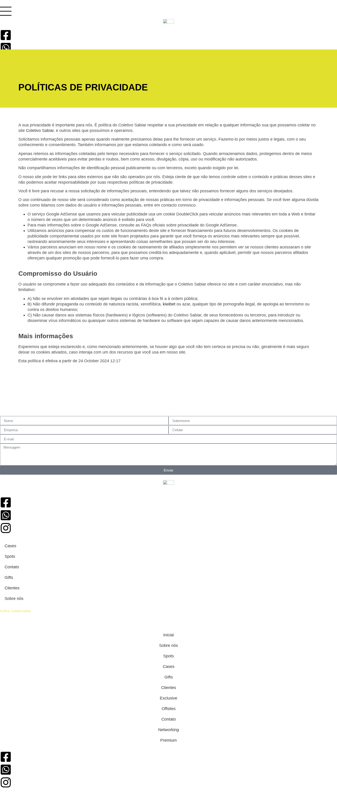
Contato (12, 567)
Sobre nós (14, 598)
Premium (168, 740)
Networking (168, 729)
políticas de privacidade (150, 182)
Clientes (12, 588)
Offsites (169, 708)
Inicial (168, 635)
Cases (10, 546)
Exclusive (168, 698)
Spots (10, 556)
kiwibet (169, 304)
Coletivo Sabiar (40, 130)
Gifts (9, 577)
